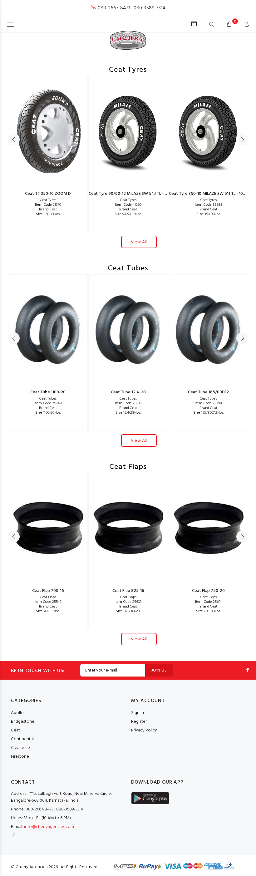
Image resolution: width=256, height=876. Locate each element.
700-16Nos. (48, 611)
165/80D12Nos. (208, 413)
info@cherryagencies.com (49, 826)
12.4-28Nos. (128, 413)
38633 (208, 205)
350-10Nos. (48, 214)
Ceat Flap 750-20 (208, 590)
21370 (48, 205)
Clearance (20, 747)
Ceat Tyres (48, 200)
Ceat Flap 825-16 (128, 590)
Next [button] (242, 139)
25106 (128, 403)
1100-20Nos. (48, 413)
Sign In (137, 712)
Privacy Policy (144, 730)
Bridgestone (22, 721)
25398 (208, 403)
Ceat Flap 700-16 (48, 590)
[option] (48, 154)
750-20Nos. (208, 611)
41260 (128, 205)
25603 (128, 602)
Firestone (20, 756)
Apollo (17, 712)
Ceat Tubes (48, 399)
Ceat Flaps (48, 597)
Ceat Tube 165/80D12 (208, 392)
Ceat (48, 209)
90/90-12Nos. (128, 214)
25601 (208, 602)
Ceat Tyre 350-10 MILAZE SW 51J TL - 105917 (210, 193)
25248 (48, 403)
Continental (22, 739)
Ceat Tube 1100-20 (48, 392)
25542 (48, 602)
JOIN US (159, 670)
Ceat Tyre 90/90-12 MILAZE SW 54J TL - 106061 (133, 193)
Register (139, 721)
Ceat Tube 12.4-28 (128, 392)
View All (139, 242)
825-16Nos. (128, 611)
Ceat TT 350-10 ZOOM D (48, 193)
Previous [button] (14, 139)
